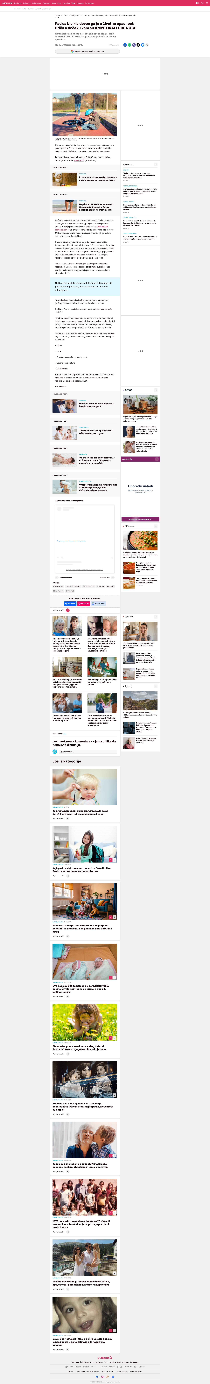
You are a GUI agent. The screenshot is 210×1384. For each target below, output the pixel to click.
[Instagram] (102, 1376)
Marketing (133, 1371)
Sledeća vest (105, 578)
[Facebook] (97, 1376)
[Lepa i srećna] (104, 1366)
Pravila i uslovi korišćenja (84, 1371)
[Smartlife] (128, 1366)
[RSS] (107, 1376)
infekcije (77, 160)
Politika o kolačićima (107, 1371)
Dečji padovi (58, 591)
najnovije (70, 591)
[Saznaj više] (156, 390)
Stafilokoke (58, 586)
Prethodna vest (66, 578)
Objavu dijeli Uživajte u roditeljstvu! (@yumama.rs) (83, 570)
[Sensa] (112, 1366)
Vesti (66, 15)
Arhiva (140, 1371)
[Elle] (119, 1366)
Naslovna (58, 15)
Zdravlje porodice (73, 586)
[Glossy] (141, 1366)
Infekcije (100, 586)
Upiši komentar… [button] (66, 752)
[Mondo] (69, 1366)
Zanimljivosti (75, 15)
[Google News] (113, 1376)
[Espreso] (86, 1366)
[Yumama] (7, 3)
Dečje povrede (89, 586)
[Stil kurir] (135, 1366)
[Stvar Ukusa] (95, 1366)
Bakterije (110, 586)
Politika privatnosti (122, 1371)
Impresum (71, 1371)
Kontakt (96, 1371)
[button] (114, 45)
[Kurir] (78, 1366)
